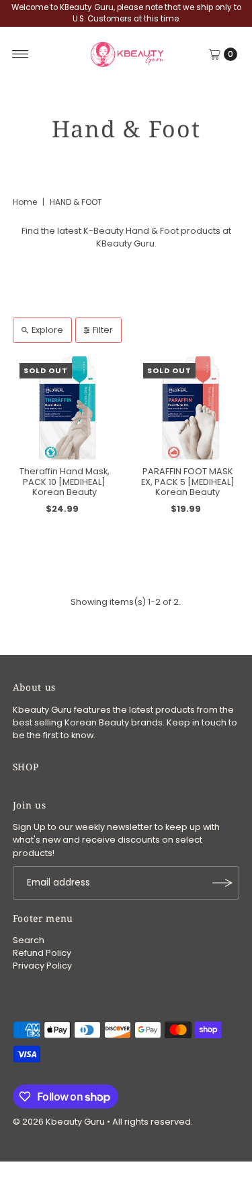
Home (25, 202)
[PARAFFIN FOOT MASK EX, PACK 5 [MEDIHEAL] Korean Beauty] (188, 408)
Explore (47, 330)
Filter (103, 330)
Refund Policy (42, 953)
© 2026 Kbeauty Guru (59, 1121)
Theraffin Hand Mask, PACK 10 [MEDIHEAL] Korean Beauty (64, 482)
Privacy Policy (42, 965)
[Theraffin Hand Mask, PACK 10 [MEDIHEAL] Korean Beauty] (64, 408)
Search (28, 940)
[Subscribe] (222, 883)
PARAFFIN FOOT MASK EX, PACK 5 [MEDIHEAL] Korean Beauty (188, 482)
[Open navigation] (20, 54)
